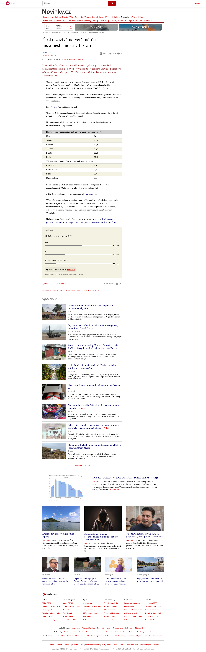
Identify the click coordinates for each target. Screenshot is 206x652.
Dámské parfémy (97, 636)
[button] (54, 312)
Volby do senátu (48, 616)
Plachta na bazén (77, 632)
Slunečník (100, 632)
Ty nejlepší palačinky (111, 603)
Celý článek (114, 489)
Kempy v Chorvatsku (132, 603)
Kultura (117, 17)
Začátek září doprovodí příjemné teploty (58, 535)
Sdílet (114, 53)
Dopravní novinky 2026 (153, 610)
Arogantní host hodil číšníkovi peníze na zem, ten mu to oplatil (93, 406)
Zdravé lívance (109, 610)
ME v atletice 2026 (90, 613)
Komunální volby (48, 620)
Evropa (70, 451)
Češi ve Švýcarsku (131, 613)
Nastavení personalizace (149, 645)
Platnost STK (149, 620)
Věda (65, 21)
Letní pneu (109, 636)
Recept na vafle (110, 616)
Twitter (59, 645)
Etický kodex (106, 645)
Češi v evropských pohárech (135, 628)
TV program (129, 21)
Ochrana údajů (118, 645)
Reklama (67, 645)
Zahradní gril (140, 632)
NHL (85, 620)
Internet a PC (47, 21)
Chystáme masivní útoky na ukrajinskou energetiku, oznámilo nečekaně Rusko (93, 327)
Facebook (51, 645)
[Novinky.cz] (56, 12)
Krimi (111, 17)
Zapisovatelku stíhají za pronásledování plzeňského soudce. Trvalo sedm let (101, 536)
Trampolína (90, 632)
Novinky (45, 52)
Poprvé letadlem (130, 606)
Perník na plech (110, 620)
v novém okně (91, 193)
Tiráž (81, 645)
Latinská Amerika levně (133, 616)
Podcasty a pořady (91, 21)
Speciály (114, 21)
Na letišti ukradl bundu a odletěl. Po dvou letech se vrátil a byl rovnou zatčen (92, 367)
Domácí (65, 17)
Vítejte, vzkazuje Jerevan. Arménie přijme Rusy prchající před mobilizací (144, 535)
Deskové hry (120, 636)
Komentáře (103, 17)
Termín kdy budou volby (51, 613)
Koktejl (140, 17)
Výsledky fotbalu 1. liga (92, 606)
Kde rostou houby (104, 628)
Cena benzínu (118, 628)
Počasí (121, 21)
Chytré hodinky (141, 636)
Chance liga (87, 603)
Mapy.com (76, 628)
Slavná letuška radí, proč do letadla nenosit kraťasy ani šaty (94, 386)
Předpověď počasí (88, 628)
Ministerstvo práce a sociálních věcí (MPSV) (82, 291)
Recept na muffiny (110, 606)
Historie (80, 21)
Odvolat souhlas (132, 645)
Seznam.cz (198, 3)
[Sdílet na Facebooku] (117, 284)
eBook (105, 53)
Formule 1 (87, 616)
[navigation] (3, 3)
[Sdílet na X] (120, 284)
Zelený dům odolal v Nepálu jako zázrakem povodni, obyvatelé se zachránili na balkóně (93, 426)
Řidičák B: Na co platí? (153, 613)
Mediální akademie (92, 645)
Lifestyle (134, 17)
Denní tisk (139, 21)
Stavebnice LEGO (82, 636)
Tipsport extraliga (89, 610)
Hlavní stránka (47, 17)
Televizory (130, 636)
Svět (69, 311)
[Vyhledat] (112, 3)
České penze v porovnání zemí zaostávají (125, 477)
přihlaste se (71, 269)
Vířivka (149, 632)
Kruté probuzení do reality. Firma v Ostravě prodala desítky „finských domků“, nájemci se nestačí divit (93, 347)
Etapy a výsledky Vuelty (71, 606)
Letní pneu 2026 (151, 603)
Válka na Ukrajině (91, 17)
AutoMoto (57, 21)
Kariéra (75, 645)
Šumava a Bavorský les (133, 610)
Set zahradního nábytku (124, 632)
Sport (102, 21)
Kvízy (107, 21)
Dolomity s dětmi (130, 620)
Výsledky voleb (48, 610)
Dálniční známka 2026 (153, 606)
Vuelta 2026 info (69, 603)
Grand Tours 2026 (70, 620)
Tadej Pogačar (68, 613)
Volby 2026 (46, 603)
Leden (61, 291)
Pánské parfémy (155, 636)
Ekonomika (125, 17)
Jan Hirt (66, 610)
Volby (72, 17)
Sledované (148, 21)
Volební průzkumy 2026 (51, 606)
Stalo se (58, 17)
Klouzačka (109, 632)
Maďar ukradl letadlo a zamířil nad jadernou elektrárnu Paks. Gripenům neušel (94, 446)
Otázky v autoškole (152, 616)
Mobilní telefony (67, 636)
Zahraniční (79, 17)
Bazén (66, 632)
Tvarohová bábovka (111, 613)
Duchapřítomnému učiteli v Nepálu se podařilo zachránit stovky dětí (90, 307)
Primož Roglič (68, 616)
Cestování (72, 21)
